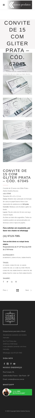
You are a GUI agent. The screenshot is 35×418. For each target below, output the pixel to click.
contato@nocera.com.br (16, 379)
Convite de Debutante (12, 270)
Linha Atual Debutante (16, 71)
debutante (27, 273)
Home (12, 69)
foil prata (26, 204)
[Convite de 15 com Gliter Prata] (17, 85)
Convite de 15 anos (18, 265)
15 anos (6, 265)
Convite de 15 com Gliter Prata (16, 268)
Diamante (20, 69)
